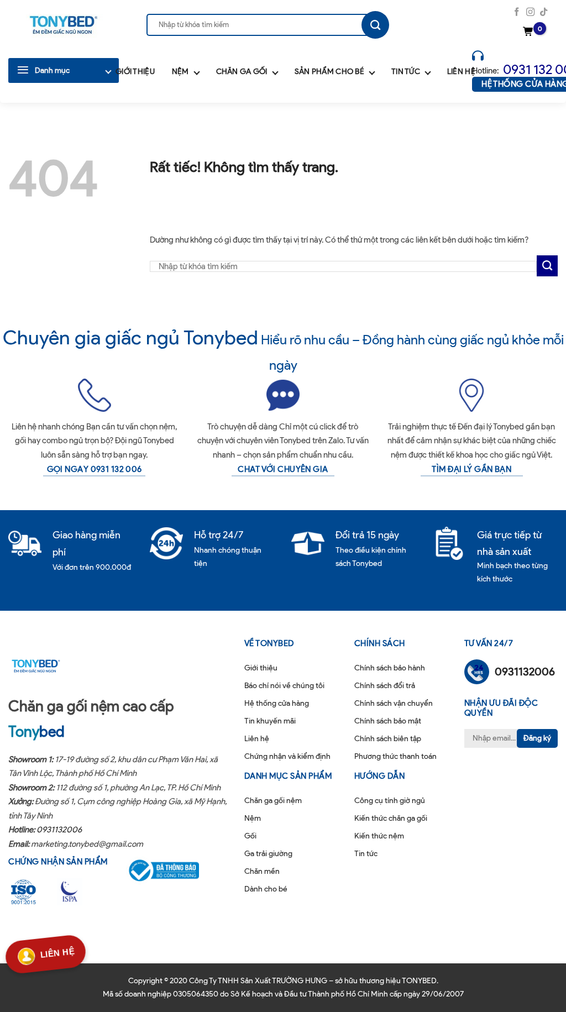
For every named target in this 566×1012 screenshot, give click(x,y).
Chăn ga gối (242, 71)
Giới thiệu (135, 71)
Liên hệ (461, 71)
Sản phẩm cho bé (329, 71)
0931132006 (59, 830)
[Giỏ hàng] (530, 32)
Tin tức (405, 71)
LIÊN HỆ (57, 954)
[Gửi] (375, 25)
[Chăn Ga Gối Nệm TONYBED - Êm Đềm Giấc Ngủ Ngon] (63, 24)
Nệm (180, 71)
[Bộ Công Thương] (171, 870)
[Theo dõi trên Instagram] (530, 12)
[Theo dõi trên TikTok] (543, 12)
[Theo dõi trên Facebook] (516, 12)
